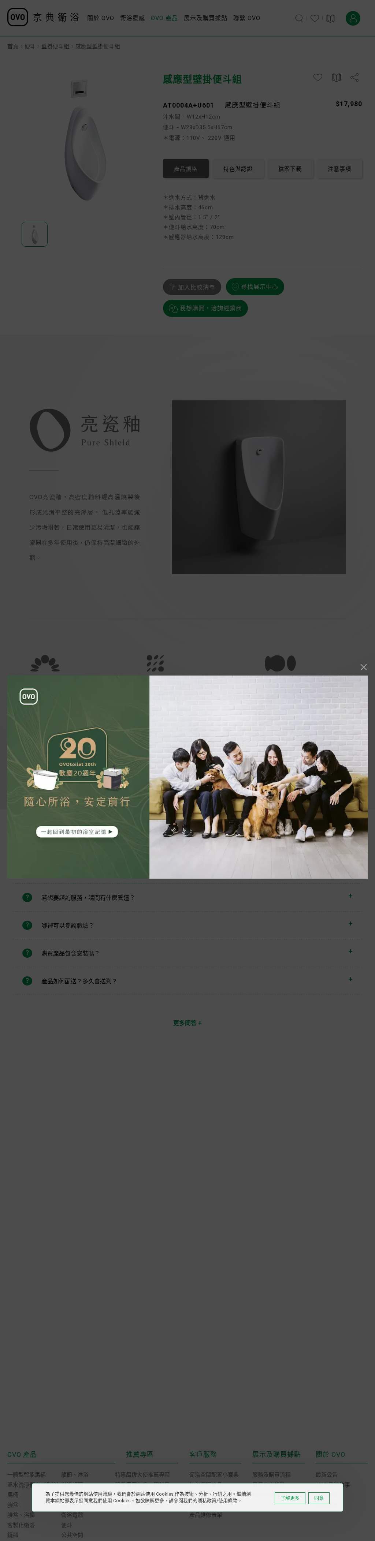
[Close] (363, 667)
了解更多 (290, 1498)
